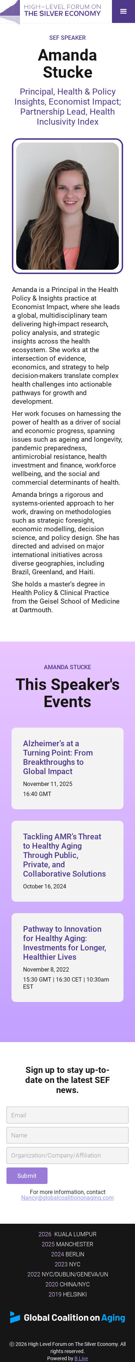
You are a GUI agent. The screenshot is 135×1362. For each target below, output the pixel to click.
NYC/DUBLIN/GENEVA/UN (67, 1274)
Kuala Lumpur (67, 1234)
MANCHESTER (67, 1244)
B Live (81, 1358)
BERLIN (67, 1254)
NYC (67, 1264)
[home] (50, 11)
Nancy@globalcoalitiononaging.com (67, 1197)
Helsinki (68, 1294)
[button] (123, 11)
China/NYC (67, 1284)
